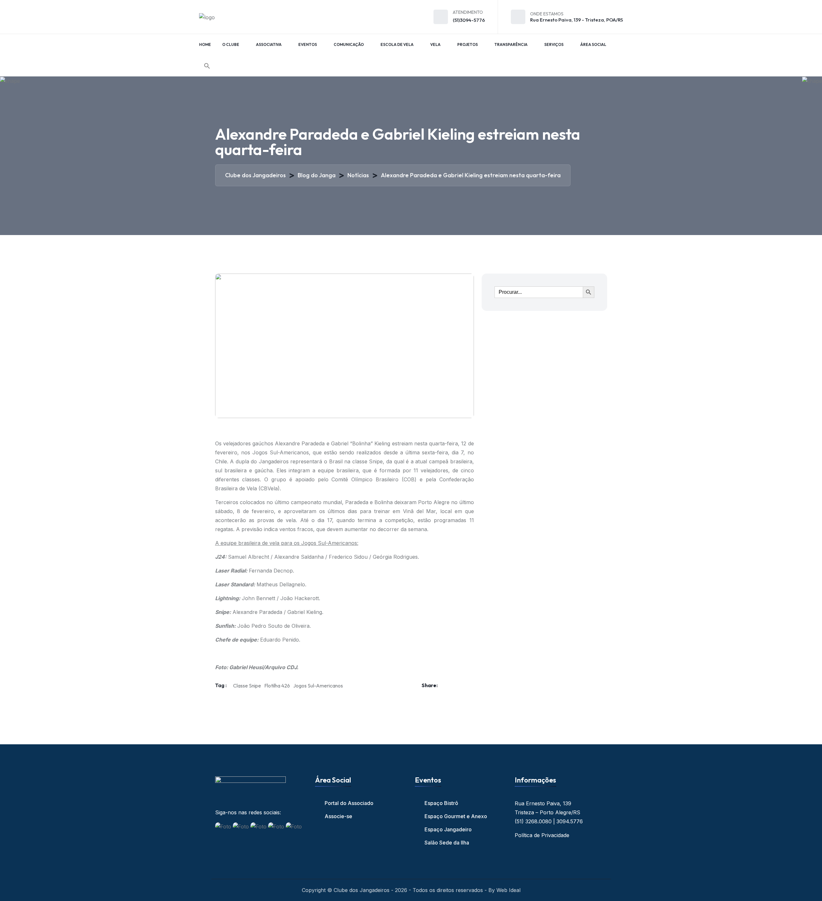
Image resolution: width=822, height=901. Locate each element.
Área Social (593, 44)
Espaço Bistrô (441, 803)
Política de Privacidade (542, 835)
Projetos (467, 44)
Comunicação (349, 44)
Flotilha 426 (277, 685)
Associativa (269, 44)
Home (205, 44)
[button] (207, 65)
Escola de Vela (397, 44)
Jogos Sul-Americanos (318, 685)
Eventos (307, 44)
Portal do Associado (349, 803)
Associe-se (338, 816)
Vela (435, 44)
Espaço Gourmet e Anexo (455, 816)
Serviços (554, 44)
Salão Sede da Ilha (446, 842)
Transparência (511, 44)
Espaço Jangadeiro (448, 829)
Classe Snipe (247, 685)
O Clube (230, 44)
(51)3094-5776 (469, 20)
